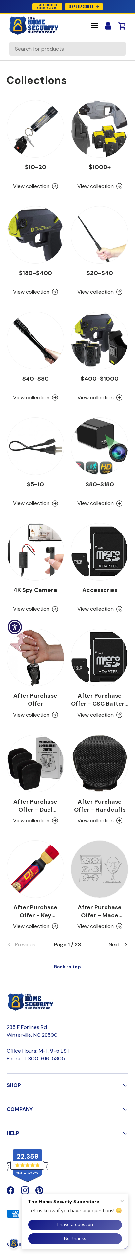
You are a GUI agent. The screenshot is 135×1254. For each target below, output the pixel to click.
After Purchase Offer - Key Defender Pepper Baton (35, 919)
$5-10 (35, 484)
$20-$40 (100, 273)
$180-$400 (35, 273)
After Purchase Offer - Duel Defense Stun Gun (35, 810)
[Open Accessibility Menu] (15, 627)
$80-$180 (100, 484)
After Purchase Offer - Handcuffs (99, 806)
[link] (27, 945)
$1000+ (100, 167)
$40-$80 (35, 379)
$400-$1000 (100, 379)
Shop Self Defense (80, 6)
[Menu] (94, 25)
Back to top (67, 967)
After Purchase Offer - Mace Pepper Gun (100, 915)
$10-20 (35, 167)
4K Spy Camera (35, 590)
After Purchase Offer (35, 700)
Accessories (99, 590)
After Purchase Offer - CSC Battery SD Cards (99, 704)
